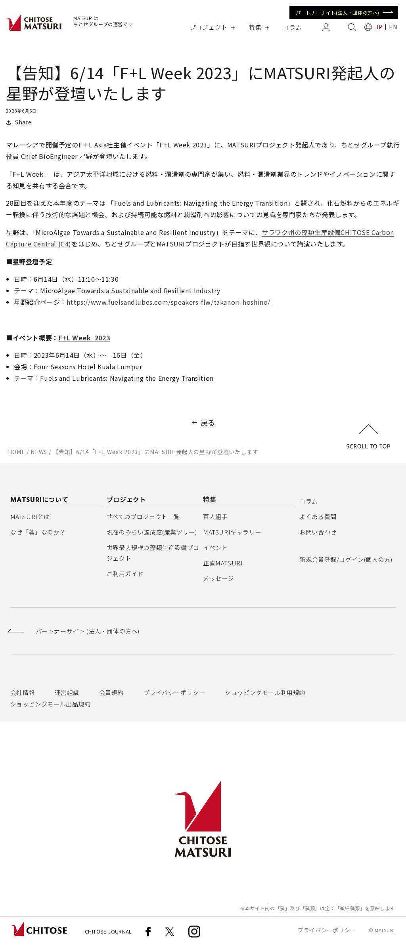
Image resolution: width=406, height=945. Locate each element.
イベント (215, 547)
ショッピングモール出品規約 (50, 704)
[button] (212, 27)
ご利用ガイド (125, 573)
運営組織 (67, 692)
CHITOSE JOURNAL (108, 931)
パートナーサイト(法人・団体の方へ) (337, 12)
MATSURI (385, 930)
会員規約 (111, 692)
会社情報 (22, 692)
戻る (208, 422)
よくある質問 (318, 516)
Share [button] (23, 122)
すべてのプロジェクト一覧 (143, 516)
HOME (16, 452)
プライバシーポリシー (174, 692)
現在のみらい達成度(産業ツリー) (152, 532)
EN (393, 27)
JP (378, 27)
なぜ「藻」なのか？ (38, 532)
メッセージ (218, 578)
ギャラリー (232, 532)
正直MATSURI (223, 563)
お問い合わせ (318, 532)
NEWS (39, 452)
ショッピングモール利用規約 (265, 692)
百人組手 (215, 516)
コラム (308, 501)
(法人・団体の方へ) (88, 631)
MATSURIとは (30, 516)
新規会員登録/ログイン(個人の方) (345, 559)
